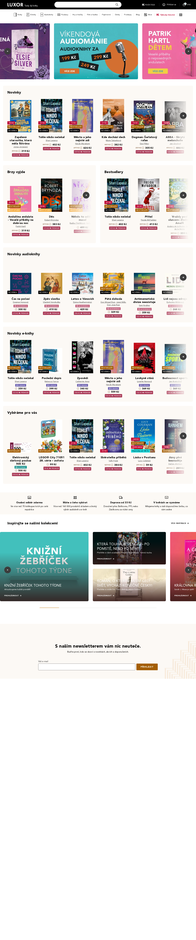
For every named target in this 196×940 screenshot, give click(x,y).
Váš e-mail (43, 661)
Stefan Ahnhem (175, 464)
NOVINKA (12, 130)
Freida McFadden (149, 220)
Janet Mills (121, 302)
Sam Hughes (144, 305)
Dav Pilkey (144, 144)
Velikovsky (90, 223)
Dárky (117, 15)
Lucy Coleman (144, 461)
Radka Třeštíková (77, 223)
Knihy (20, 15)
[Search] (117, 4)
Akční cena (137, 447)
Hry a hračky (78, 15)
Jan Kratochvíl (175, 381)
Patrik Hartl (21, 226)
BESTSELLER (14, 127)
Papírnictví (106, 15)
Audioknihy (48, 15)
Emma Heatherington (82, 302)
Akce (150, 15)
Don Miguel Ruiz (108, 302)
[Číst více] (96, 51)
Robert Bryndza (52, 220)
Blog (138, 15)
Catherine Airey (83, 381)
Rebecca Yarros (52, 381)
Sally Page (113, 461)
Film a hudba (92, 15)
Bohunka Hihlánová (175, 302)
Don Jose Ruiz (113, 305)
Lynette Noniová (144, 381)
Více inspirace (178, 523)
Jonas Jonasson (20, 147)
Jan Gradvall (175, 144)
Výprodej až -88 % (140, 451)
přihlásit (147, 667)
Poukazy (64, 15)
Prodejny (127, 15)
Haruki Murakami (82, 144)
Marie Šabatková (113, 140)
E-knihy (33, 15)
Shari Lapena (51, 140)
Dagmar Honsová (20, 302)
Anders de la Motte (176, 226)
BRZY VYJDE (14, 210)
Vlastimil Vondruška (51, 302)
